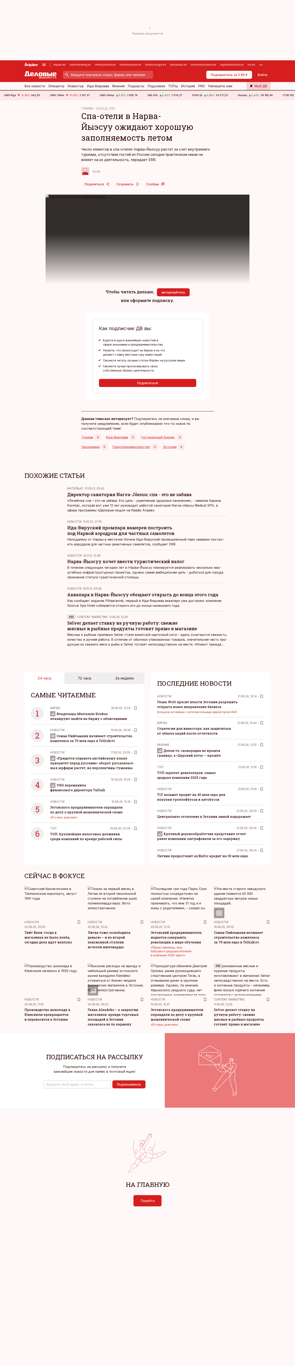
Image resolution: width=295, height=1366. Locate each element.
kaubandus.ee (178, 64)
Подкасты (136, 86)
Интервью (75, 488)
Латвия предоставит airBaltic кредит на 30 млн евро (202, 856)
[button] (77, 1084)
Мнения (118, 86)
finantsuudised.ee (130, 64)
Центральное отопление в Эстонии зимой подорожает (204, 816)
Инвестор (76, 86)
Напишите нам (220, 86)
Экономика (90, 447)
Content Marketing (92, 617)
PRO (201, 86)
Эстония (170, 447)
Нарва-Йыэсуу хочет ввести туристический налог (125, 561)
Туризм (87, 437)
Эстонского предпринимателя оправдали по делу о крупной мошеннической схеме (177, 1014)
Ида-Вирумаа (98, 86)
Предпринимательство (131, 447)
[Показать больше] (261, 65)
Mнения (163, 744)
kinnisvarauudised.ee (203, 64)
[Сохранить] (135, 708)
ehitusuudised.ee (105, 64)
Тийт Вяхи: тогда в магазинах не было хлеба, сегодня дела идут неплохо (48, 937)
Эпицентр (56, 86)
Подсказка (156, 86)
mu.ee (251, 64)
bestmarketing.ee (80, 64)
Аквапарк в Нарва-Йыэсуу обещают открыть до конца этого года (142, 594)
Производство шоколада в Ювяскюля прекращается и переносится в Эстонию (47, 1014)
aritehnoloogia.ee (155, 64)
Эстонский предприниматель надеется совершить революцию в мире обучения (176, 937)
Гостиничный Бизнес (158, 437)
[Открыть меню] (44, 65)
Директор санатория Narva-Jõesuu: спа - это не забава (129, 494)
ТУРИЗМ (87, 108)
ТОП (53, 828)
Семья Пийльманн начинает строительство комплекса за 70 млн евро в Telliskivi (238, 937)
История (188, 86)
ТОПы (173, 86)
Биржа (55, 708)
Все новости (34, 86)
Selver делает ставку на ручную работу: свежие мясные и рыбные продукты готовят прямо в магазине (132, 625)
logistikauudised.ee (232, 64)
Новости (74, 521)
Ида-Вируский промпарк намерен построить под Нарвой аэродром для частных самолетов (120, 530)
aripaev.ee (59, 64)
